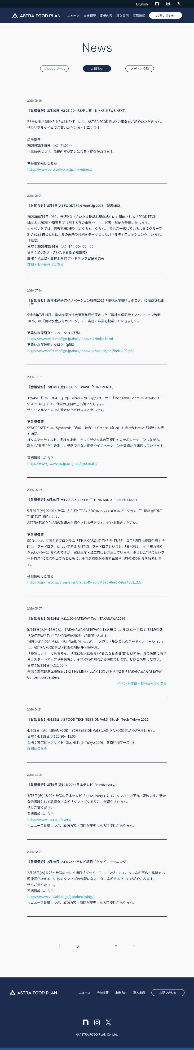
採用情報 (139, 15)
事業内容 (106, 15)
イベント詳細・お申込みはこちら (142, 683)
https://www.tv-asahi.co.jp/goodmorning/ (60, 896)
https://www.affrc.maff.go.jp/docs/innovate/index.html (70, 338)
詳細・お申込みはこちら (45, 264)
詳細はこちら (37, 748)
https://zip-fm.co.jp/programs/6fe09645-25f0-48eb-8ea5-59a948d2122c (84, 582)
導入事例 (122, 15)
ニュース (73, 15)
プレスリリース (54, 68)
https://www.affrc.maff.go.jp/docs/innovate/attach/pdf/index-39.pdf (80, 350)
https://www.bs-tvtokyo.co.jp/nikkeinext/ (59, 169)
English (142, 4)
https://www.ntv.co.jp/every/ (49, 819)
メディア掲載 (140, 68)
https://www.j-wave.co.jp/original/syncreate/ (62, 463)
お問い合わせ (165, 15)
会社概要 (90, 15)
